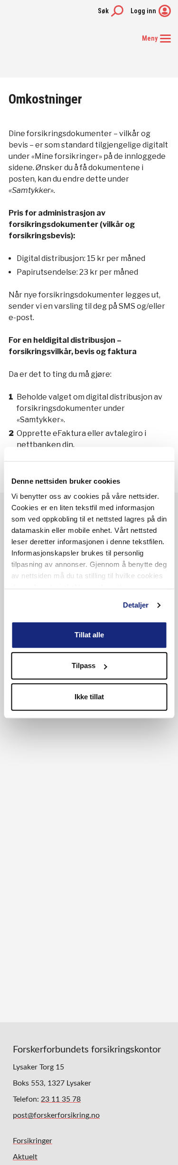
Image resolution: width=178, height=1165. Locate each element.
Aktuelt (25, 1157)
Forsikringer (32, 1141)
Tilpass (83, 665)
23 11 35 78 (61, 1099)
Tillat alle (89, 635)
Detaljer (136, 605)
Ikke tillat (89, 697)
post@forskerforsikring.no (56, 1115)
